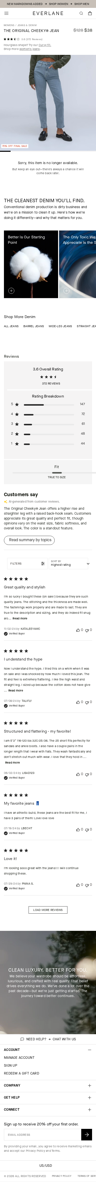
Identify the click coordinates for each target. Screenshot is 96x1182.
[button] (90, 13)
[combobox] (68, 563)
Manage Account (19, 1057)
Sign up (10, 1065)
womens (9, 25)
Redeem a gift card (21, 1073)
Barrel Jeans (33, 326)
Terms (55, 1151)
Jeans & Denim (26, 25)
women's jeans (29, 49)
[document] (48, 104)
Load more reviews (48, 910)
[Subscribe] (86, 1134)
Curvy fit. (45, 45)
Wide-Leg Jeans (60, 326)
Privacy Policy (35, 1151)
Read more (20, 618)
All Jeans (11, 326)
